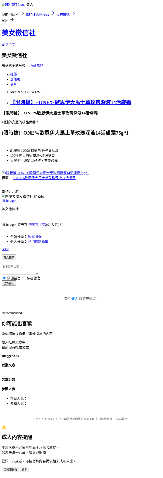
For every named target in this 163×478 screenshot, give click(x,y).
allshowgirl (9, 200)
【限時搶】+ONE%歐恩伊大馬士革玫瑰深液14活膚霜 (70, 102)
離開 (24, 469)
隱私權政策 (105, 418)
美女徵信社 (19, 33)
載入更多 (8, 257)
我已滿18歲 (10, 469)
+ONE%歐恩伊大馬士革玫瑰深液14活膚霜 (44, 178)
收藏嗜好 (36, 65)
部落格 (15, 79)
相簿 (13, 74)
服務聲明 (121, 418)
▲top (5, 249)
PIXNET (50, 418)
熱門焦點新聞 (38, 241)
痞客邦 (33, 224)
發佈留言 (8, 283)
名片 (13, 84)
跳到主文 (8, 44)
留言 (42, 224)
